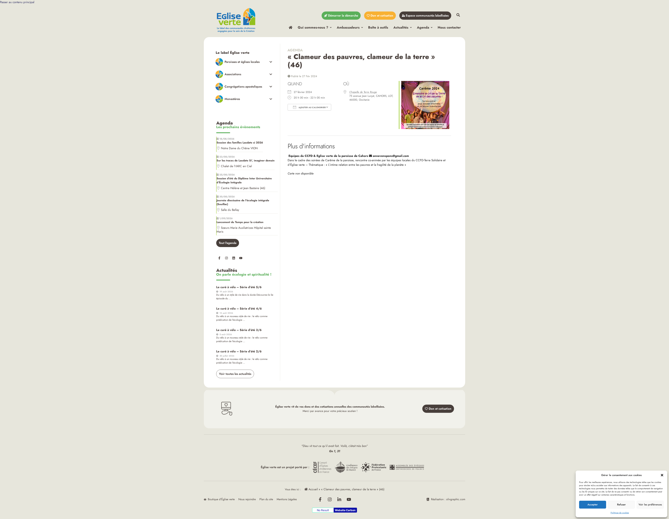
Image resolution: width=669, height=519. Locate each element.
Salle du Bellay (230, 210)
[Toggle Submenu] (244, 62)
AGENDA (295, 50)
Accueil (313, 489)
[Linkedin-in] (339, 499)
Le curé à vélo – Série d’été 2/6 (239, 351)
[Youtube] (241, 258)
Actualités (400, 27)
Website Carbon (345, 510)
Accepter (592, 504)
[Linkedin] (233, 258)
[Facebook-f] (219, 258)
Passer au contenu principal (17, 2)
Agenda (423, 27)
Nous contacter (449, 27)
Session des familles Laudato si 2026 (240, 143)
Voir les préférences (650, 504)
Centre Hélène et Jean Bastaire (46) (243, 188)
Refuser (621, 504)
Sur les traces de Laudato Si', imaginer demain (246, 160)
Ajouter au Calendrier (312, 107)
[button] (662, 475)
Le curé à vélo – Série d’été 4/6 (239, 308)
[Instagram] (226, 258)
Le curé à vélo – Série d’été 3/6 (239, 330)
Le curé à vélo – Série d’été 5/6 (239, 287)
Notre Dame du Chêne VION (239, 148)
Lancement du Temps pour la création (240, 222)
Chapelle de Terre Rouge (363, 92)
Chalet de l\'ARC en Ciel (236, 166)
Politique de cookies (620, 512)
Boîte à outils (378, 27)
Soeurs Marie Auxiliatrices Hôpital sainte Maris (244, 230)
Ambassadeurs (348, 27)
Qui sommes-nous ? (313, 27)
